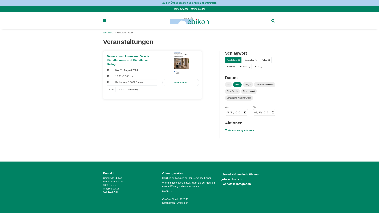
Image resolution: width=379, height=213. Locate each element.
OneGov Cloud (170, 199)
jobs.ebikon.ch (231, 179)
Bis (254, 107)
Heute (237, 84)
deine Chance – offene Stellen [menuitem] (191, 9)
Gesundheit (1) (251, 60)
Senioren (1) (245, 66)
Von (227, 107)
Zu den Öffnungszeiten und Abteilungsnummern (189, 3)
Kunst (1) (231, 66)
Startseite (108, 33)
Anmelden (182, 203)
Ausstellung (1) (233, 60)
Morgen (248, 84)
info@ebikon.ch (111, 188)
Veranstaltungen (125, 33)
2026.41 (184, 199)
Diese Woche (232, 91)
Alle (228, 84)
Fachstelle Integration (236, 183)
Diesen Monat (249, 91)
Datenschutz (168, 203)
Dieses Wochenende (264, 84)
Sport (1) (258, 66)
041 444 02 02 (110, 192)
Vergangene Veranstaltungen (239, 98)
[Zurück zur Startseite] (189, 21)
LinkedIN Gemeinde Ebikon (240, 174)
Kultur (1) (266, 60)
